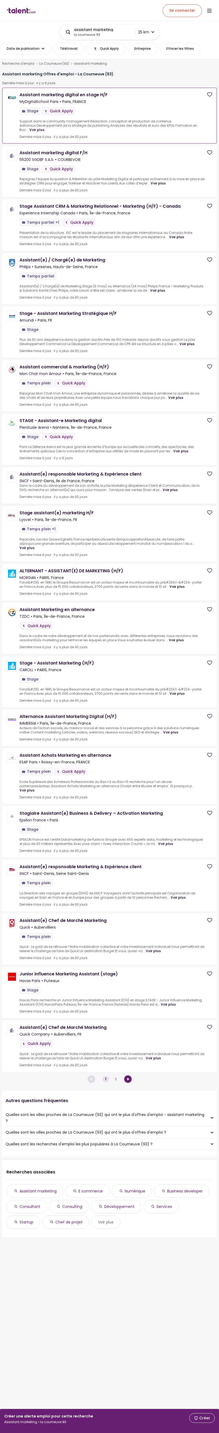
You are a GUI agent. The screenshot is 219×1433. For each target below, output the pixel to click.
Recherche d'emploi (18, 63)
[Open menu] (209, 10)
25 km (143, 32)
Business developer (185, 1191)
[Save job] (209, 94)
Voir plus (36, 130)
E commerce (91, 1191)
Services (164, 1206)
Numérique (135, 1191)
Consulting (72, 1206)
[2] (128, 1079)
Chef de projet (69, 1222)
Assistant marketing (38, 1191)
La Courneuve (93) (54, 63)
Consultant (29, 1206)
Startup (26, 1222)
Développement (119, 1206)
